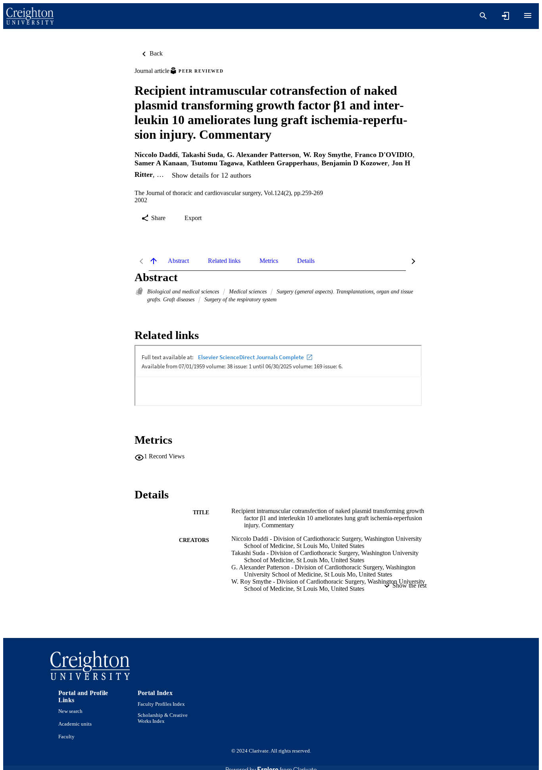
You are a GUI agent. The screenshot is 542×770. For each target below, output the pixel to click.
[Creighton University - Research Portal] (30, 16)
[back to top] (153, 261)
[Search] (483, 16)
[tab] (178, 260)
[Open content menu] (528, 15)
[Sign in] (505, 16)
